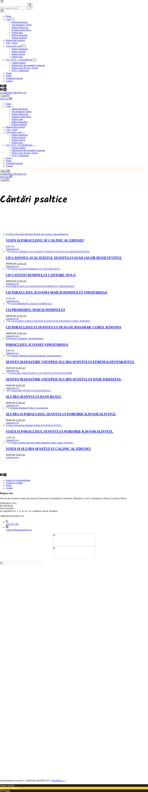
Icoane (9, 158)
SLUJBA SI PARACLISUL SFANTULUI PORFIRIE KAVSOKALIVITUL (61, 414)
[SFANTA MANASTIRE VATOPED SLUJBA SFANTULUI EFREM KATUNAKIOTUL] (36, 356)
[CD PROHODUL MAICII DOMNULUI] (31, 303)
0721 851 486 (12, 524)
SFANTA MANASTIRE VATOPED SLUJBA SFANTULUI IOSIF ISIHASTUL (64, 379)
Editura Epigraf (19, 137)
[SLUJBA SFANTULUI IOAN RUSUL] (31, 390)
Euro (7, 790)
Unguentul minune (14, 163)
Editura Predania (19, 124)
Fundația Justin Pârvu (21, 116)
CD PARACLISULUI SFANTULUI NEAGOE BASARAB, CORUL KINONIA (63, 327)
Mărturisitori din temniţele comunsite (28, 150)
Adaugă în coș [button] (12, 249)
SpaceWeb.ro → (58, 780)
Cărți (8, 106)
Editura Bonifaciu (20, 109)
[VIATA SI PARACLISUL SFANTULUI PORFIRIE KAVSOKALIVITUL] (34, 425)
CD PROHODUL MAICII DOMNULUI (35, 310)
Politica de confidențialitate (18, 480)
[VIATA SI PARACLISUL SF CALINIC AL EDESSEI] (37, 234)
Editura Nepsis (18, 140)
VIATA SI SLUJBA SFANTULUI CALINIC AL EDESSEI (48, 449)
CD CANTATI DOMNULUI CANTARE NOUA (41, 275)
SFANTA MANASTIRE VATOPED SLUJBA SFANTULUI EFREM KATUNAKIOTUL (70, 362)
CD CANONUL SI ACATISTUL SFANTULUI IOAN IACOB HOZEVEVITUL (64, 258)
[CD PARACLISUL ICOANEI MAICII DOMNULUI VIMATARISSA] (40, 286)
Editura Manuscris (20, 114)
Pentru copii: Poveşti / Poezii (25, 153)
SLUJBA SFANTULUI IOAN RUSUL (33, 397)
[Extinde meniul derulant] (12, 107)
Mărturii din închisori (15, 127)
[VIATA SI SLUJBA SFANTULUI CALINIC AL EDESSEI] (42, 443)
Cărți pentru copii (14, 132)
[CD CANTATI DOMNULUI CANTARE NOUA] (35, 269)
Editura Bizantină (19, 122)
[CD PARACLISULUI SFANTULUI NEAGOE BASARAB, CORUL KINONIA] (50, 321)
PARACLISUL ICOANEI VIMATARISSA (37, 344)
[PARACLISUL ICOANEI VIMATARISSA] (24, 338)
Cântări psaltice (19, 148)
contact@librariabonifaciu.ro (19, 530)
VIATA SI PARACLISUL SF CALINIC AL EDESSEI (45, 240)
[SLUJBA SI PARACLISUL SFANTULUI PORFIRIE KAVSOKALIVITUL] (29, 408)
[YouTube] (4, 90)
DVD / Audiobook (20, 155)
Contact (9, 166)
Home (8, 104)
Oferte (9, 160)
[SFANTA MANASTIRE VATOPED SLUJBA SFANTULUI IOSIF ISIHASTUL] (41, 373)
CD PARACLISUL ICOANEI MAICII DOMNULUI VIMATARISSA (56, 292)
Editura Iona (17, 119)
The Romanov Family (22, 111)
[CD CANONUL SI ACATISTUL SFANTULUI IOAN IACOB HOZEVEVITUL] (50, 251)
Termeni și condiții (14, 483)
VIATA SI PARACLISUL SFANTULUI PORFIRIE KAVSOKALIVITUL (59, 431)
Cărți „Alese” (12, 129)
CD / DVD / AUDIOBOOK (19, 145)
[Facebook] (1, 90)
